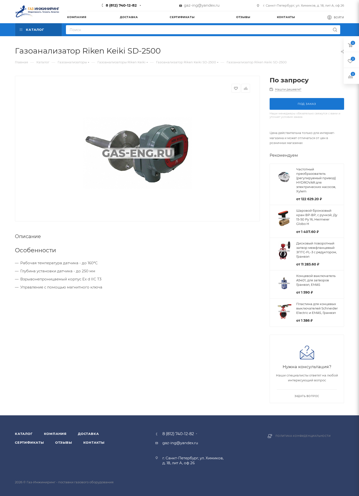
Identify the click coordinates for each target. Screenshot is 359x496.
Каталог (24, 434)
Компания (55, 434)
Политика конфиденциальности (303, 436)
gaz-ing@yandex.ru (202, 5)
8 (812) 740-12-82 (121, 5)
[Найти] (335, 29)
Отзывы (63, 442)
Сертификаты (29, 442)
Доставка (88, 434)
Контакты (94, 442)
